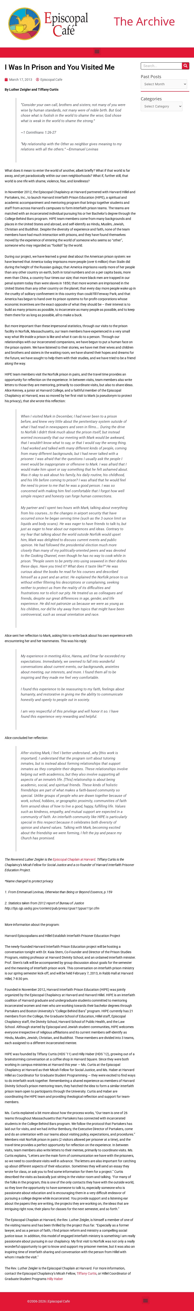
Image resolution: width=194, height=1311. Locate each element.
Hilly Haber (55, 1279)
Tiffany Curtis (87, 1273)
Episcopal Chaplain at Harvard (74, 859)
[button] (97, 51)
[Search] (185, 66)
